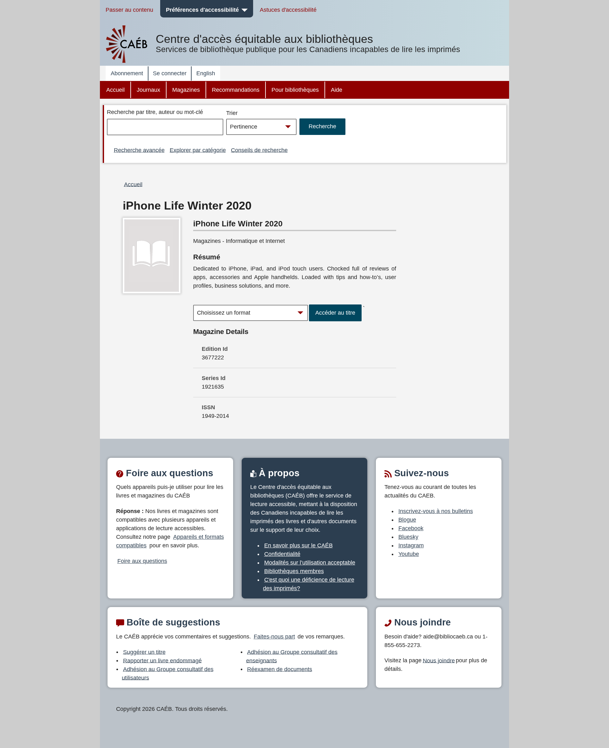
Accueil (115, 90)
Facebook (410, 528)
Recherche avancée (139, 150)
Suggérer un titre (144, 652)
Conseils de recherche (259, 150)
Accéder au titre (335, 313)
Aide (336, 90)
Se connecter (170, 73)
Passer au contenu (129, 10)
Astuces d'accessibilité (288, 10)
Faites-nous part (274, 636)
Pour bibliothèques (295, 90)
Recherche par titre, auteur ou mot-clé (155, 112)
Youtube (408, 554)
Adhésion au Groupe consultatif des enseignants (292, 656)
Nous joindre (439, 660)
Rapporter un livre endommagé (162, 660)
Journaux (148, 90)
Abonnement (127, 73)
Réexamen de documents (279, 669)
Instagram (411, 545)
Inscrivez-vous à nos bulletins (435, 511)
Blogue (407, 520)
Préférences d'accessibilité (202, 10)
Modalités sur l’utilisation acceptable (309, 562)
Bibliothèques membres (294, 571)
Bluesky (408, 537)
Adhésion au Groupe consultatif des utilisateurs (167, 673)
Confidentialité (282, 554)
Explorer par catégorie (198, 150)
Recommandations (235, 90)
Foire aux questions (142, 561)
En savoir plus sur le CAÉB (298, 545)
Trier (232, 113)
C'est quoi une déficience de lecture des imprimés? (308, 584)
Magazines (186, 90)
